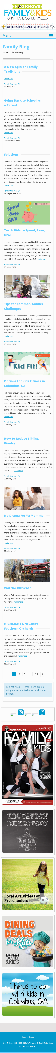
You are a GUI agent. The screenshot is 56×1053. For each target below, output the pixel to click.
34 (36, 674)
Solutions (11, 154)
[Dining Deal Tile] (27, 966)
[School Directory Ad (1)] (27, 851)
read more (8, 78)
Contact (31, 1037)
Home (5, 52)
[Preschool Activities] (27, 908)
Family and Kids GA (12, 84)
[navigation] (28, 35)
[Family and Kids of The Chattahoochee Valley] (28, 17)
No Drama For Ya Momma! (24, 515)
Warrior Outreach (18, 588)
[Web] (27, 1014)
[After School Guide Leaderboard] (28, 29)
